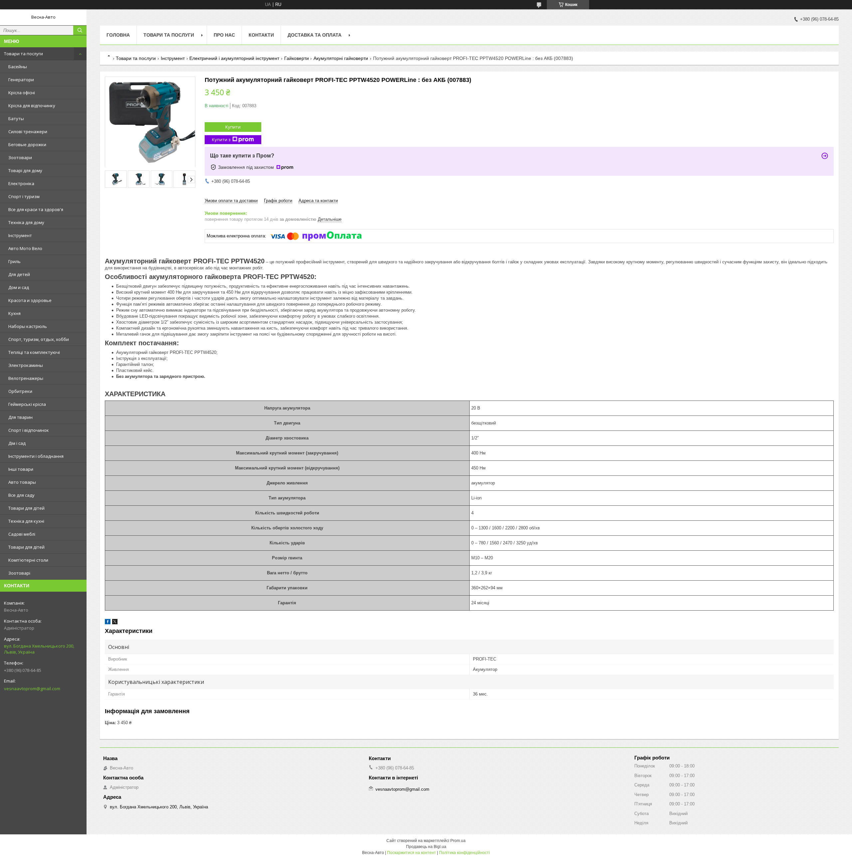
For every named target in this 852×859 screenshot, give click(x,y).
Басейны (17, 67)
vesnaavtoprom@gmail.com (32, 689)
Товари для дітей (26, 508)
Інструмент (20, 235)
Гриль (14, 261)
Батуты (16, 119)
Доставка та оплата (314, 35)
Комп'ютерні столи (28, 560)
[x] (114, 622)
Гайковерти (296, 58)
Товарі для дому (25, 170)
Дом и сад (18, 287)
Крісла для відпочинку (31, 106)
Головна (118, 35)
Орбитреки (20, 391)
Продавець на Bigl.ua (426, 846)
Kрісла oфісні (21, 93)
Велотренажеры (25, 378)
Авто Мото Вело (25, 248)
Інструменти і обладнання (36, 456)
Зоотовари (20, 157)
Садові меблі (21, 534)
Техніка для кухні (26, 521)
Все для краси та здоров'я (35, 209)
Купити (233, 127)
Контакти (261, 35)
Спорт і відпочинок (28, 430)
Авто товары (22, 482)
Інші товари (20, 469)
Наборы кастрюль (27, 326)
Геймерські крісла (27, 404)
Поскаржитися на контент (411, 852)
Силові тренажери (27, 132)
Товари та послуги (23, 54)
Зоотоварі (19, 573)
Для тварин (20, 417)
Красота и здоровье (30, 300)
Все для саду (21, 495)
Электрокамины (25, 365)
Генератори (21, 80)
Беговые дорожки (27, 144)
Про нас (224, 35)
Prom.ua (458, 840)
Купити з (221, 140)
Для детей (19, 274)
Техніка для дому (26, 222)
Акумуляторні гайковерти (341, 58)
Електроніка (21, 183)
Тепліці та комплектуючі (34, 352)
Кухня (14, 313)
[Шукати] (80, 30)
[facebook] (107, 622)
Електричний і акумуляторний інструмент (234, 58)
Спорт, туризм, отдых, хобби (38, 339)
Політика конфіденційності (464, 852)
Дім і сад (17, 443)
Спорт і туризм (24, 196)
